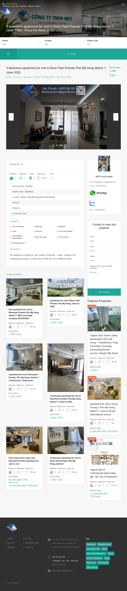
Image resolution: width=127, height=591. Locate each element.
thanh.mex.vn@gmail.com (105, 182)
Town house (103, 563)
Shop (107, 558)
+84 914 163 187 (11, 4)
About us (11, 547)
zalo (13, 6)
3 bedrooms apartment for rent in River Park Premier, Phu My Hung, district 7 (65, 461)
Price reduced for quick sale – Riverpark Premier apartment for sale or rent (24, 461)
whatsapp (7, 6)
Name (92, 237)
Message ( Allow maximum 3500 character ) (101, 267)
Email (92, 246)
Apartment (27, 77)
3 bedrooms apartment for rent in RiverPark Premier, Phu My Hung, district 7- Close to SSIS (65, 399)
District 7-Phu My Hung (44, 77)
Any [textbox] (4, 44)
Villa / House (92, 567)
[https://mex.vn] (5, 14)
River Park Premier (64, 77)
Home (8, 77)
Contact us (29, 547)
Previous (11, 117)
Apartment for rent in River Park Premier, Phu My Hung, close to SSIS (65, 304)
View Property (24, 300)
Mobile (92, 256)
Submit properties (32, 543)
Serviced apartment (94, 558)
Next (115, 117)
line (17, 6)
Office (110, 554)
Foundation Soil (93, 549)
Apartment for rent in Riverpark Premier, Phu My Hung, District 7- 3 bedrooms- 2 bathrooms (24, 377)
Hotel (104, 549)
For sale (28, 539)
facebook (23, 6)
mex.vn (16, 583)
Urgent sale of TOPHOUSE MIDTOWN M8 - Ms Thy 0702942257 (104, 473)
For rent (17, 77)
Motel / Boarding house (96, 554)
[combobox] (21, 44)
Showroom (91, 563)
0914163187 (101, 186)
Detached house (104, 544)
